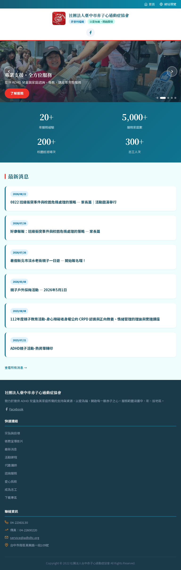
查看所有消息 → (16, 367)
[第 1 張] (157, 98)
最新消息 (11, 449)
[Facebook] (90, 32)
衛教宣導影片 (14, 441)
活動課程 (11, 457)
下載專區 (11, 497)
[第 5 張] (175, 98)
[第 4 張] (172, 98)
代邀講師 (11, 465)
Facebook (16, 409)
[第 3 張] (166, 98)
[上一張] (9, 71)
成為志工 (11, 489)
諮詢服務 (11, 473)
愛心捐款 (17, 93)
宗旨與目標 (12, 433)
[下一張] (172, 71)
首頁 (152, 4)
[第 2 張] (161, 98)
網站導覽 (170, 4)
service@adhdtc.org (24, 537)
